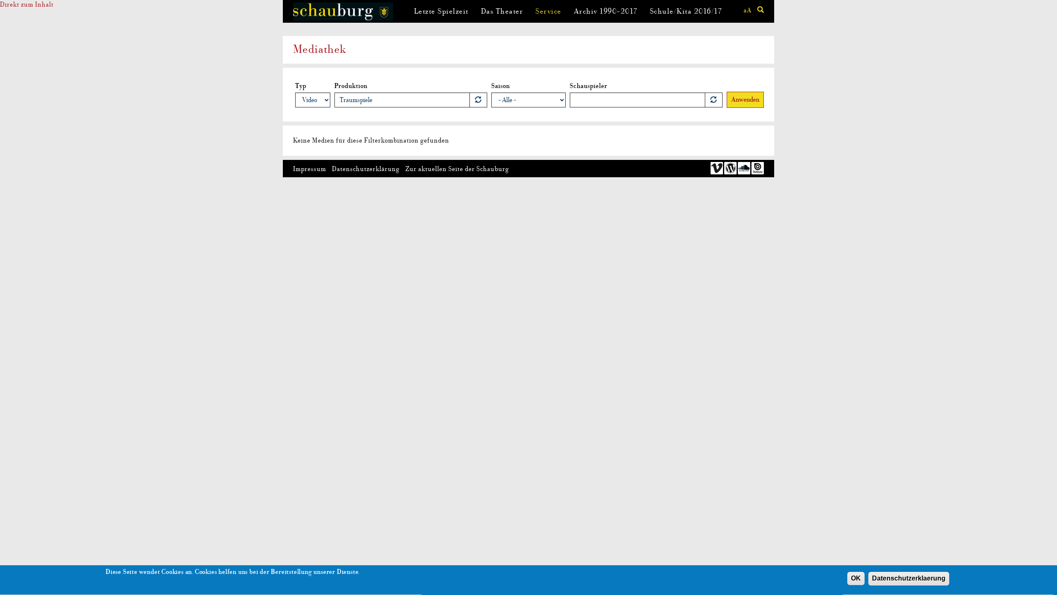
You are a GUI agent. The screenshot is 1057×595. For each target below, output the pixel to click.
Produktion (350, 85)
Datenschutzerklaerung (909, 578)
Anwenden (745, 99)
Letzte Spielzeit (441, 11)
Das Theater (502, 11)
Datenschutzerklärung (366, 169)
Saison (500, 85)
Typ (300, 85)
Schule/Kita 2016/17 (686, 11)
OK (856, 578)
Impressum (309, 169)
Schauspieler (588, 85)
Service (549, 11)
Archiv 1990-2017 (606, 11)
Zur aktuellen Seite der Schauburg (457, 169)
